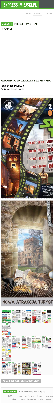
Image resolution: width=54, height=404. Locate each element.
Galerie (37, 24)
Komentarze (7, 29)
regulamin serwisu (28, 399)
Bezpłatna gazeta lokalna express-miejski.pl (26, 80)
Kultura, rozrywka (22, 24)
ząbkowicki (48, 13)
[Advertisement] (27, 56)
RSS (10, 396)
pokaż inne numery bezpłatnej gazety (21, 381)
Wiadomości (7, 24)
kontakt (40, 396)
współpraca (29, 396)
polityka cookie (44, 399)
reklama (18, 396)
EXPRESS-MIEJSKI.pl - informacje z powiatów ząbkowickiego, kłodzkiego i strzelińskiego (20, 4)
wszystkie (38, 13)
